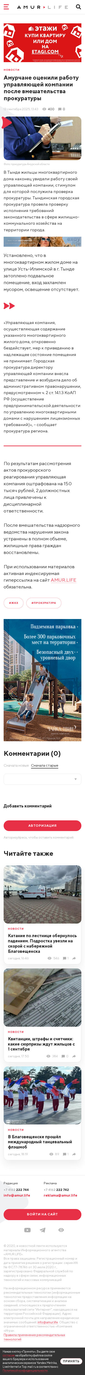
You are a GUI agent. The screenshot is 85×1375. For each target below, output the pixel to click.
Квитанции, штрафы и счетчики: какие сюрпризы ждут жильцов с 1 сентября (41, 1044)
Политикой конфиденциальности (25, 1370)
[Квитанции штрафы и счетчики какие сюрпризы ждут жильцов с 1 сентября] (75, 1056)
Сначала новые (16, 765)
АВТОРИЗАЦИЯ (42, 825)
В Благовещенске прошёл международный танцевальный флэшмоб (40, 1142)
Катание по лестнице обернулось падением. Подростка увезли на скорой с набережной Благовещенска (42, 943)
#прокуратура (44, 603)
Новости (11, 70)
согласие (9, 1355)
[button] (61, 1230)
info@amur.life (17, 1195)
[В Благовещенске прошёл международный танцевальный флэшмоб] (75, 1154)
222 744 (16, 1190)
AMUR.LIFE (63, 580)
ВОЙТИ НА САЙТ (42, 1214)
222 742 (56, 1190)
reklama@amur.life (60, 1195)
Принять (71, 1361)
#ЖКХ (13, 603)
